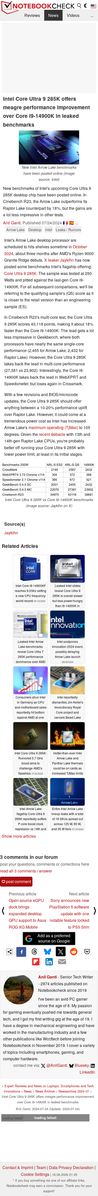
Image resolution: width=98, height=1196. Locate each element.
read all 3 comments (18, 871)
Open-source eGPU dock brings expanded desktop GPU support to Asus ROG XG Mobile (27, 913)
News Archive (45, 1091)
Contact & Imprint (18, 1167)
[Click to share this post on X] (60, 951)
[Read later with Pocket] (87, 951)
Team (41, 1167)
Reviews (32, 15)
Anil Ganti (12, 223)
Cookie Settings (35, 1174)
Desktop (34, 229)
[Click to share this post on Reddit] (74, 951)
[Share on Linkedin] (49, 961)
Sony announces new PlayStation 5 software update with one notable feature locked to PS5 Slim (69, 913)
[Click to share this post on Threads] (34, 952)
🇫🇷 (65, 223)
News (53, 15)
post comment (18, 881)
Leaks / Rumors (68, 229)
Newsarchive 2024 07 (74, 1091)
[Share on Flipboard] (35, 961)
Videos (73, 15)
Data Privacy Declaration (71, 1167)
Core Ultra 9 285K (20, 273)
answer (45, 871)
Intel (48, 229)
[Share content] (9, 951)
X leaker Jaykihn (59, 260)
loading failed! (13, 1118)
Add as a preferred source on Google (53, 938)
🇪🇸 (71, 223)
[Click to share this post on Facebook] (21, 952)
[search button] (79, 5)
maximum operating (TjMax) (53, 427)
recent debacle (52, 434)
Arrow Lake (15, 229)
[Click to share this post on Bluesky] (47, 952)
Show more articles (19, 836)
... (91, 15)
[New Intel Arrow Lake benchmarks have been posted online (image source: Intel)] (49, 147)
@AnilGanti (56, 1065)
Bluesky (81, 1065)
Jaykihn (11, 533)
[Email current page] (62, 962)
